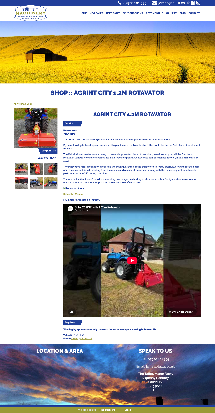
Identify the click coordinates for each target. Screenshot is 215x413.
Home (83, 13)
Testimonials (154, 13)
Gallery (171, 13)
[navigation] (129, 13)
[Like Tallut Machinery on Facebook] (193, 3)
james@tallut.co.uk (81, 338)
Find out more (107, 409)
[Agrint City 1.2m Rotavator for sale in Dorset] (35, 128)
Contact (194, 13)
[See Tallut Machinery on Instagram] (198, 3)
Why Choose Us (133, 13)
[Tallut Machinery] (30, 13)
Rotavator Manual (73, 194)
